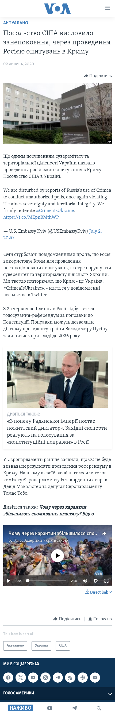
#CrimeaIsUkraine (55, 211)
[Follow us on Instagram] (45, 677)
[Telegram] (74, 708)
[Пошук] (99, 708)
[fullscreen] (106, 580)
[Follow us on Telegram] (58, 677)
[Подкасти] (83, 677)
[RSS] (70, 677)
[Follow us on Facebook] (8, 677)
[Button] (98, 75)
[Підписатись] (95, 677)
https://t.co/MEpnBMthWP (31, 217)
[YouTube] (49, 708)
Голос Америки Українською (40, 541)
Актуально (15, 23)
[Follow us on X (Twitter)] (21, 677)
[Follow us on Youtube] (33, 677)
